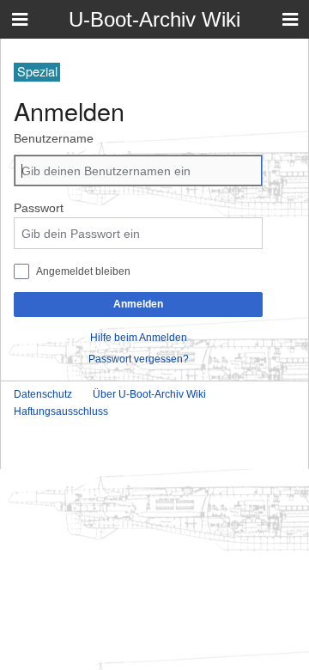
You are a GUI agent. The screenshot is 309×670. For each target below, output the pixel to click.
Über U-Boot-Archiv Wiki (149, 394)
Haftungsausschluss (61, 411)
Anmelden (138, 303)
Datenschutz (43, 394)
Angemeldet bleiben (83, 271)
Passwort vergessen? (138, 358)
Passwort (39, 208)
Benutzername (54, 138)
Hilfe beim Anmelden (138, 337)
